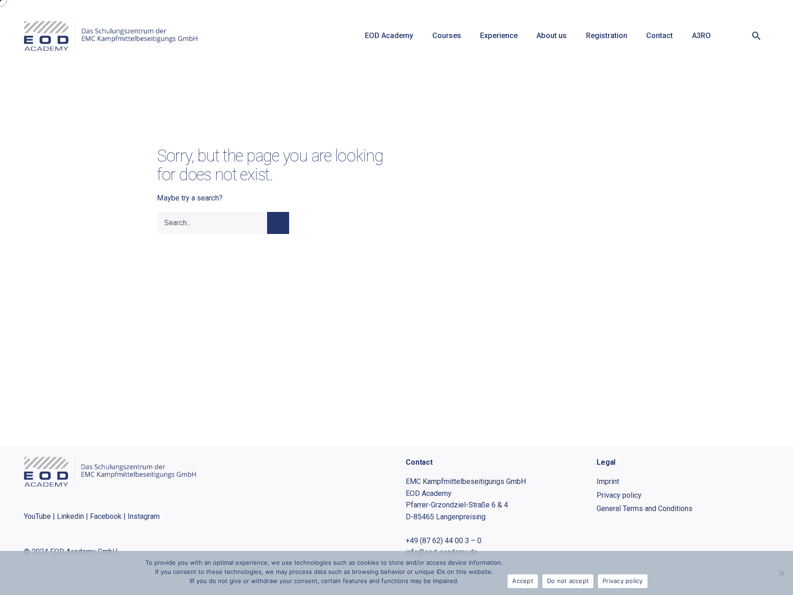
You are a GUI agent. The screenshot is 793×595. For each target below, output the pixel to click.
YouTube (37, 516)
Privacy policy (623, 580)
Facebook (106, 516)
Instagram (144, 516)
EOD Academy (429, 493)
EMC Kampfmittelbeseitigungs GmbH (466, 481)
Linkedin (70, 516)
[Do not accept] (781, 573)
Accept (522, 580)
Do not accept (568, 580)
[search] (278, 223)
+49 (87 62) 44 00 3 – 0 (443, 540)
